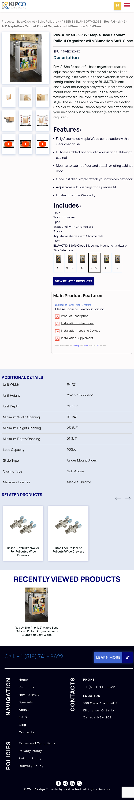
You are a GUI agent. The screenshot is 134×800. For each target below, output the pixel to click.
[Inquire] (117, 6)
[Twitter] (79, 784)
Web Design (36, 789)
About (24, 710)
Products (8, 21)
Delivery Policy (31, 766)
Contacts (26, 732)
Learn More (108, 657)
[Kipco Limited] (14, 6)
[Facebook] (58, 784)
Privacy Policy (30, 751)
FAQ (97, 345)
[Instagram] (65, 784)
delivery (76, 345)
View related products (73, 281)
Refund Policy (30, 758)
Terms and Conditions (37, 743)
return (85, 345)
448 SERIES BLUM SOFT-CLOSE (80, 21)
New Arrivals (29, 695)
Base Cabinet (26, 21)
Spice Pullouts (47, 21)
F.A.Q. (23, 717)
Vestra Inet (72, 789)
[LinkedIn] (72, 784)
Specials (26, 702)
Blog (22, 725)
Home (23, 680)
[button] (118, 498)
